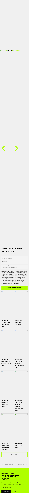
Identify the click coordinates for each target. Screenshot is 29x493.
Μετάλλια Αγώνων (7, 258)
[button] (3, 148)
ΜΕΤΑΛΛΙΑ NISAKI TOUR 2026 (19, 445)
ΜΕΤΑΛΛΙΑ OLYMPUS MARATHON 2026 (5, 403)
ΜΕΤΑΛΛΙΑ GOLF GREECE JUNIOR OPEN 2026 (6, 362)
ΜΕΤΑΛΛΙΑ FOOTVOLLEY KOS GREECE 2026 (5, 323)
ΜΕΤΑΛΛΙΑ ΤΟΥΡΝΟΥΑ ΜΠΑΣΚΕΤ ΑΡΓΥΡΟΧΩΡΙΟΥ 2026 (20, 363)
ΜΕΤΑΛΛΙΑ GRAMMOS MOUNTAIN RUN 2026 (5, 446)
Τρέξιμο (4, 263)
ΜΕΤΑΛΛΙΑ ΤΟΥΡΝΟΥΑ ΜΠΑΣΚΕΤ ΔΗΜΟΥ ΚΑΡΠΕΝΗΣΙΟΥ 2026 (20, 405)
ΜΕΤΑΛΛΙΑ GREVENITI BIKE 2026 (18, 322)
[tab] (14, 288)
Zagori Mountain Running (9, 267)
